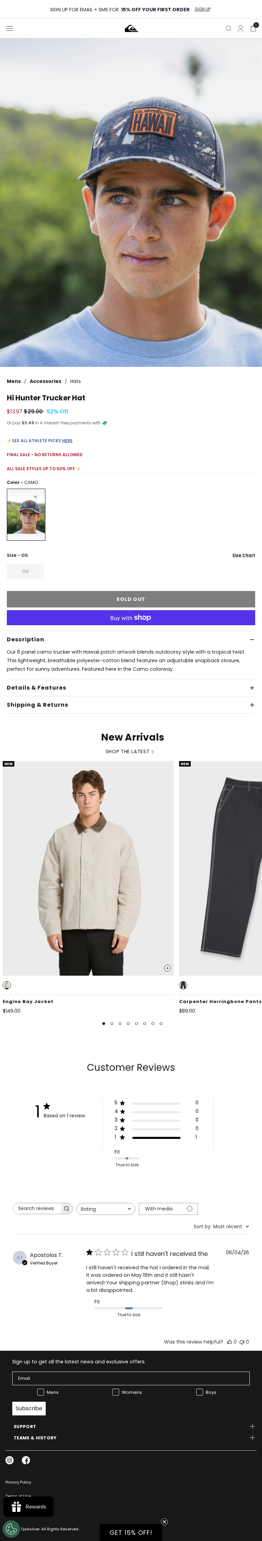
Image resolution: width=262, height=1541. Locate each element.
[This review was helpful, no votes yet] (229, 1342)
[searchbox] (36, 1208)
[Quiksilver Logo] (132, 28)
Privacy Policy (18, 1482)
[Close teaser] (164, 1521)
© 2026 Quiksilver (22, 1529)
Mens (14, 381)
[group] (131, 202)
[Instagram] (9, 1460)
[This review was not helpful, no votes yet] (241, 1342)
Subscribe (29, 1408)
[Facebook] (26, 1460)
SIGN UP (202, 9)
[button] (7, 985)
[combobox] (105, 1209)
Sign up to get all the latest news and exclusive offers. (79, 1361)
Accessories (45, 381)
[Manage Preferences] (11, 1529)
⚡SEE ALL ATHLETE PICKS (40, 441)
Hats (75, 381)
